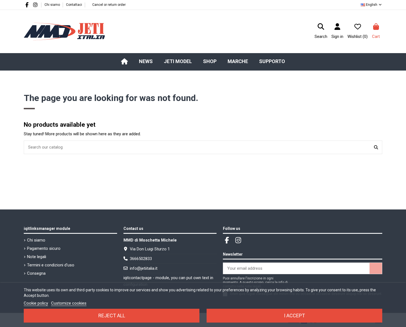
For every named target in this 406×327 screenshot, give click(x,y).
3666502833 (141, 258)
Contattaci (74, 5)
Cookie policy (36, 303)
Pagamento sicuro (43, 248)
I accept (294, 315)
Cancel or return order (109, 5)
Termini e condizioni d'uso (50, 265)
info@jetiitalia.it (143, 268)
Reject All (111, 315)
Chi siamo (52, 5)
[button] (177, 61)
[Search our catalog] (376, 147)
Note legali (36, 256)
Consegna (36, 273)
